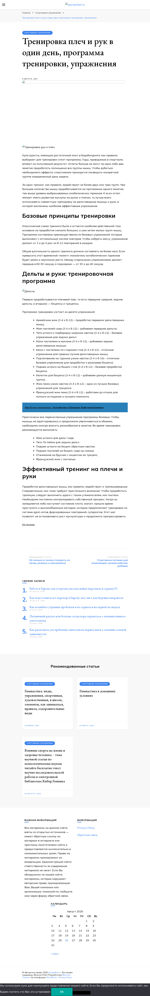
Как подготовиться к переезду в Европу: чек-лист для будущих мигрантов (76, 598)
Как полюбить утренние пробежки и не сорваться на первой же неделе (75, 607)
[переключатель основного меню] (3, 5)
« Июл (54, 953)
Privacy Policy (86, 827)
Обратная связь (87, 835)
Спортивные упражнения (37, 33)
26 (66, 940)
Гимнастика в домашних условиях (97, 693)
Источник (28, 524)
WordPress (51, 977)
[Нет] (82, 993)
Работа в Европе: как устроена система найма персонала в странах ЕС (74, 588)
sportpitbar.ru (54, 972)
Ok (62, 991)
